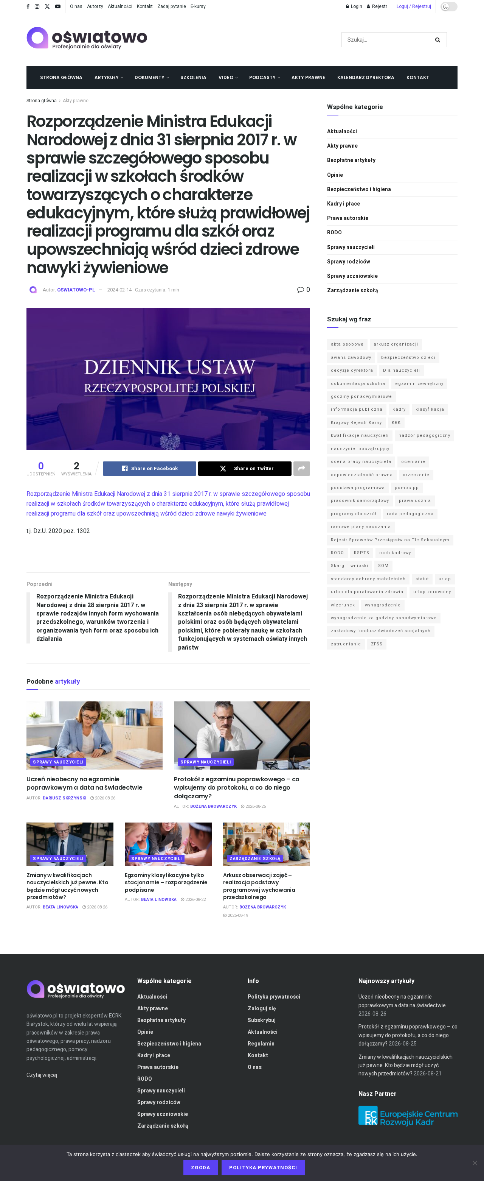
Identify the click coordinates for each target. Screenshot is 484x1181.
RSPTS (361, 553)
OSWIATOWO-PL (76, 289)
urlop (445, 579)
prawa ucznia (415, 500)
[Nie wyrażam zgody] (474, 1163)
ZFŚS (377, 644)
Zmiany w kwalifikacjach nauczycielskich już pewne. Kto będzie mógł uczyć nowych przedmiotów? (67, 886)
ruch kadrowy (395, 553)
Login (356, 6)
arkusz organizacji (396, 344)
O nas (76, 6)
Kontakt (145, 6)
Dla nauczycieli (401, 370)
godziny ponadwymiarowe (361, 396)
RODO (334, 233)
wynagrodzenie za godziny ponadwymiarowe (384, 618)
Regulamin (261, 1044)
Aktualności (120, 6)
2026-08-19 (237, 915)
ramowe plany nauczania (361, 527)
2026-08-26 (104, 798)
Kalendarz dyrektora (365, 77)
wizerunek (343, 605)
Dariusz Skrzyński (64, 798)
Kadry (399, 409)
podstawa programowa (358, 488)
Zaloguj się (262, 1009)
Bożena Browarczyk (213, 806)
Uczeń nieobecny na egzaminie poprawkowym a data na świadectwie (84, 783)
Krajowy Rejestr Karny (356, 422)
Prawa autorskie (347, 218)
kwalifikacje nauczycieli (360, 435)
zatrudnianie (346, 644)
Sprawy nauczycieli (58, 762)
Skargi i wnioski (349, 565)
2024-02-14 (119, 289)
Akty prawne (308, 77)
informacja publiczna (357, 409)
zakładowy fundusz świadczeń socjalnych (381, 631)
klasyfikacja (430, 409)
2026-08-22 (195, 899)
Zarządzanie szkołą (255, 858)
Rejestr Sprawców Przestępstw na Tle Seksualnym (390, 540)
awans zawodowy (351, 357)
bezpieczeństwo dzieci (408, 357)
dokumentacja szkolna (358, 383)
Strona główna (61, 77)
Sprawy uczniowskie (352, 276)
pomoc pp (407, 488)
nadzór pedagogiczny (424, 435)
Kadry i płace (343, 204)
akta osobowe (347, 344)
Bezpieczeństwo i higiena (359, 189)
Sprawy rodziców (348, 262)
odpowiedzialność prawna (362, 475)
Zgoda (200, 1167)
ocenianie (413, 461)
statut (422, 579)
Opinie (335, 175)
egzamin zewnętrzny (419, 383)
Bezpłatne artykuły (351, 160)
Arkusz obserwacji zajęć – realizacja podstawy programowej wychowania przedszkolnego (259, 886)
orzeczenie (416, 475)
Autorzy (95, 6)
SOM (383, 565)
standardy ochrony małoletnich (368, 579)
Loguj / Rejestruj (414, 6)
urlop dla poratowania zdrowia (367, 592)
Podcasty (262, 77)
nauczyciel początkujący (360, 449)
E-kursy (198, 6)
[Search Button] (439, 39)
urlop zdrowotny (432, 592)
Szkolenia (193, 77)
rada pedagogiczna (410, 514)
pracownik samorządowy (360, 500)
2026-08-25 (255, 806)
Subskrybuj (262, 1020)
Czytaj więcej (41, 1075)
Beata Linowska (60, 907)
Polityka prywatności (274, 997)
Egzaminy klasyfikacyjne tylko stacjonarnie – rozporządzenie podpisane (166, 882)
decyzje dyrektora (352, 370)
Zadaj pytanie (171, 6)
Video (226, 77)
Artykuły (107, 77)
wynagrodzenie (383, 605)
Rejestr (379, 6)
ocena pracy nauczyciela (361, 461)
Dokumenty (149, 77)
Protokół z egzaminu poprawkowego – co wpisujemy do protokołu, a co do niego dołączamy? (236, 788)
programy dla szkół (354, 514)
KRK (396, 422)
